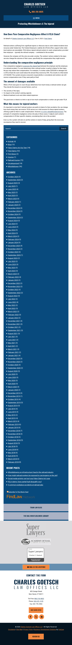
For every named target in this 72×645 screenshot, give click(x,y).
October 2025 (13, 177)
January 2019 (13, 428)
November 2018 (14, 434)
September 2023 (14, 255)
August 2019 (12, 406)
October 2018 (13, 437)
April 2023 (11, 271)
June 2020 (12, 377)
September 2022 (14, 293)
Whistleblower (13, 166)
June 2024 (12, 227)
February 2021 (13, 352)
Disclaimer (11, 629)
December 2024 (14, 208)
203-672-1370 (38, 601)
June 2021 (12, 340)
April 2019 (11, 418)
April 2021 (11, 346)
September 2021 (14, 330)
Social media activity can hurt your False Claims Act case (29, 479)
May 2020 (11, 380)
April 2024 (11, 233)
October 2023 (13, 252)
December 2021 (14, 321)
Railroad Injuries (14, 160)
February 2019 (13, 424)
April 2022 (11, 308)
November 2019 (14, 396)
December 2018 (14, 431)
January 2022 (13, 318)
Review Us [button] (36, 636)
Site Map (19, 629)
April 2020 (11, 384)
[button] (36, 18)
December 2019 (14, 393)
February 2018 (13, 462)
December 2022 (14, 283)
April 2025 (11, 195)
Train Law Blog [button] (36, 507)
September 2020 (14, 368)
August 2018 (12, 443)
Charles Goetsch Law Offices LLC (23, 38)
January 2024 (13, 243)
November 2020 (14, 362)
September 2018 (14, 440)
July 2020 (11, 374)
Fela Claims (48, 38)
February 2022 (13, 315)
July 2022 (11, 299)
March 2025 (12, 199)
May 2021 (11, 343)
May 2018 (11, 453)
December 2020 (14, 359)
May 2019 (11, 415)
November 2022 (14, 286)
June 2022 (12, 302)
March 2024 (12, 236)
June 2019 (12, 412)
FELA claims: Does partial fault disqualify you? (25, 482)
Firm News (12, 154)
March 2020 (12, 387)
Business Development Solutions (45, 629)
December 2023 (14, 246)
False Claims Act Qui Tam (17, 148)
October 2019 (13, 399)
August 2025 (12, 183)
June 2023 (12, 264)
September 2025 (14, 180)
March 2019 (12, 421)
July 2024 (11, 224)
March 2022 (12, 312)
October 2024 (13, 214)
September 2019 (14, 403)
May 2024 (11, 230)
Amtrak (10, 141)
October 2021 (13, 327)
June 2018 (12, 450)
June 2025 (12, 189)
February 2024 (13, 239)
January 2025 (13, 205)
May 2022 (11, 305)
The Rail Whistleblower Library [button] (36, 516)
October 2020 (13, 365)
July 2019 (11, 409)
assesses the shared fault (31, 66)
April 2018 (11, 456)
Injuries (11, 157)
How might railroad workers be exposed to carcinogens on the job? (33, 475)
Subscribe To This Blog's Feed (18, 492)
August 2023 (12, 258)
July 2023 (11, 261)
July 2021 (11, 337)
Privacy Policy (28, 629)
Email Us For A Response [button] (37, 567)
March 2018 (12, 459)
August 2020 (12, 371)
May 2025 (11, 192)
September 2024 (14, 218)
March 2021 (12, 349)
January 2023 (13, 280)
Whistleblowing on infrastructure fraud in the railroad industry (30, 472)
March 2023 (12, 274)
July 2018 (11, 446)
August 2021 (12, 334)
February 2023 (13, 277)
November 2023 (14, 249)
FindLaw (61, 629)
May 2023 (11, 268)
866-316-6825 (37, 11)
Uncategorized (13, 163)
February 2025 (13, 202)
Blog (9, 145)
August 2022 (12, 296)
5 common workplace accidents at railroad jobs (25, 485)
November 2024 (14, 211)
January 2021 (13, 355)
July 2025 (11, 186)
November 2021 (14, 324)
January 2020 (13, 390)
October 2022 (13, 290)
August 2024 (12, 221)
